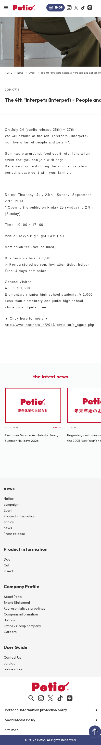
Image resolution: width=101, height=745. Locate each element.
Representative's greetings (24, 608)
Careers (10, 632)
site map (12, 730)
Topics (9, 522)
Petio (24, 7)
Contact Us (12, 657)
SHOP (58, 7)
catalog (9, 663)
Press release (14, 534)
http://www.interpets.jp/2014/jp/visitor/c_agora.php (49, 325)
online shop (13, 669)
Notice (9, 498)
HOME (8, 72)
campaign (11, 504)
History (9, 620)
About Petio (13, 596)
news (20, 72)
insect (8, 571)
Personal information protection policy (36, 710)
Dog (7, 559)
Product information (19, 516)
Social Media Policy (20, 720)
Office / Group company (22, 626)
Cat (6, 565)
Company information (21, 614)
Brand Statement (17, 602)
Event (32, 72)
